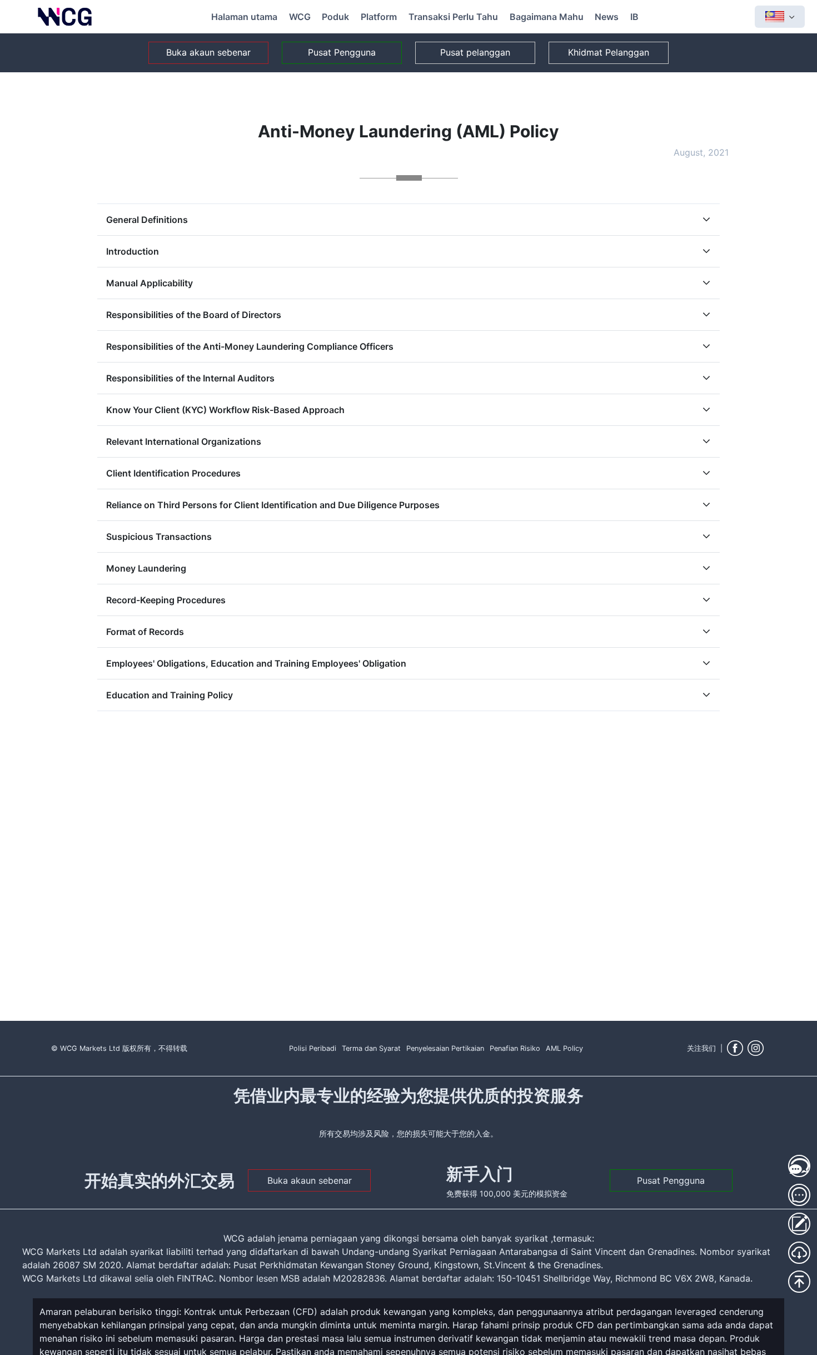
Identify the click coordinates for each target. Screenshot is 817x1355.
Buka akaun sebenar (208, 52)
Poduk (335, 16)
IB (634, 16)
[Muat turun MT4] (799, 1253)
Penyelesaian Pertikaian (445, 1048)
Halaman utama (244, 16)
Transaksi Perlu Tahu (453, 16)
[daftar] (799, 1224)
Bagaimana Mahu (547, 16)
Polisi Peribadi (312, 1048)
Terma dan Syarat (371, 1048)
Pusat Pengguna (342, 52)
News (607, 16)
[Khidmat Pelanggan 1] (799, 1166)
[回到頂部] (799, 1281)
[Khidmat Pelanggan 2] (799, 1195)
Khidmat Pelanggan (608, 52)
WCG (300, 16)
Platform (379, 16)
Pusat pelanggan (475, 52)
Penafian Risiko (515, 1048)
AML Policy (564, 1048)
